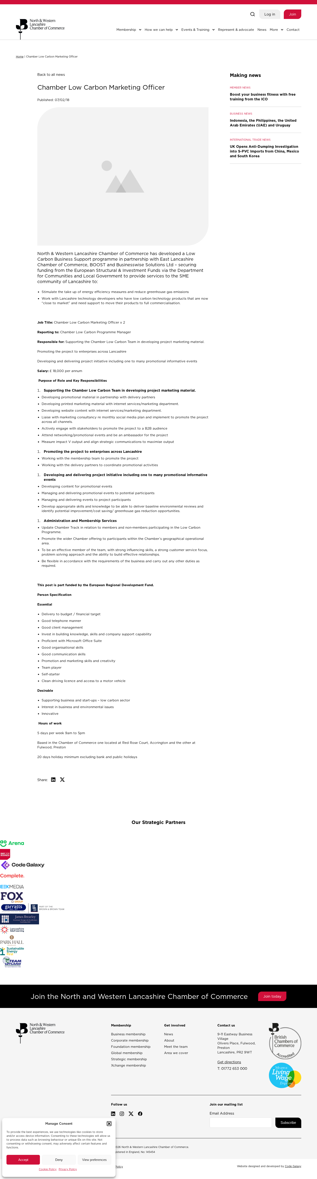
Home (20, 56)
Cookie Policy (47, 1169)
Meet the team (176, 1046)
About (169, 1040)
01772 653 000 (234, 1068)
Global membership (127, 1053)
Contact (293, 29)
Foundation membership (131, 1046)
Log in (269, 14)
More (274, 29)
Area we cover (176, 1053)
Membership (126, 29)
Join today (272, 996)
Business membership (128, 1034)
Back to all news (51, 74)
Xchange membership (128, 1065)
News (261, 29)
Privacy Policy (68, 1169)
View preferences (94, 1160)
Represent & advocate (236, 29)
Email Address (222, 1113)
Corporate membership (130, 1040)
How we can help (159, 29)
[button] (109, 1123)
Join (292, 14)
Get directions (229, 1062)
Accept (23, 1160)
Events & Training (195, 29)
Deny (59, 1160)
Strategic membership (129, 1059)
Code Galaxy (293, 1166)
